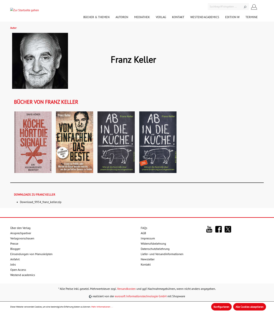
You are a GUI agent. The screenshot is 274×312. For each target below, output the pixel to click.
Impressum (148, 238)
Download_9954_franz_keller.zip (41, 202)
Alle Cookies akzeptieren (250, 306)
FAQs (144, 228)
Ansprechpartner (20, 233)
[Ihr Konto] (254, 6)
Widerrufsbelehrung (153, 243)
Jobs (13, 264)
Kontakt (146, 264)
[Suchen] (245, 6)
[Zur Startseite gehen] (24, 11)
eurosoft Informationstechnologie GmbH (141, 296)
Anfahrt (15, 259)
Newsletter (148, 259)
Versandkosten (126, 289)
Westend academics (22, 275)
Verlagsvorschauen (22, 238)
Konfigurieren (221, 306)
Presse (14, 243)
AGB (143, 233)
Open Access (18, 270)
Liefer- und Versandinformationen (162, 254)
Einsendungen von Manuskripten (31, 254)
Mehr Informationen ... (102, 306)
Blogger (15, 249)
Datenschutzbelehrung (155, 249)
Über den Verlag (20, 228)
